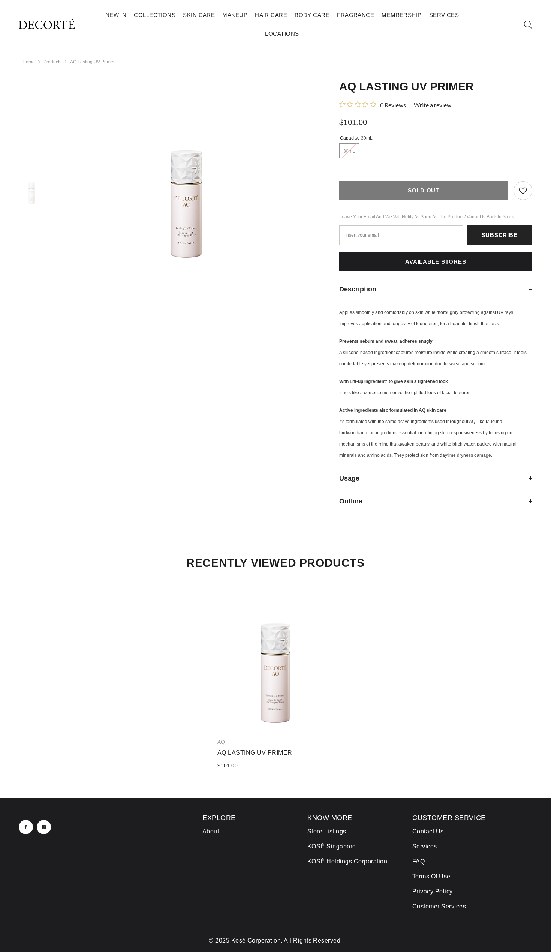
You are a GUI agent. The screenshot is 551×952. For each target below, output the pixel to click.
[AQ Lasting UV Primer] (275, 657)
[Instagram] (44, 827)
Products (52, 62)
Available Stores (435, 261)
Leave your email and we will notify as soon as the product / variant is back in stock (426, 216)
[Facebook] (26, 827)
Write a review (432, 105)
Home (28, 62)
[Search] (528, 24)
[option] (186, 205)
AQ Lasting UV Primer (254, 752)
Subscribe (500, 235)
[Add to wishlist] (523, 190)
